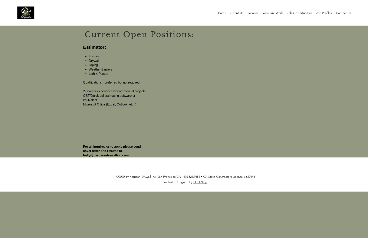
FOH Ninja (200, 182)
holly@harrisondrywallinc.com (106, 155)
